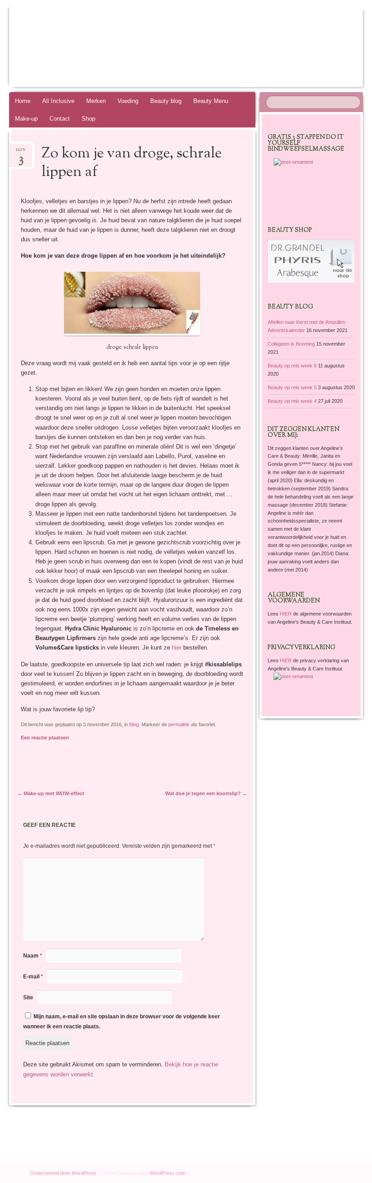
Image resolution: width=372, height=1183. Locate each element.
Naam (32, 956)
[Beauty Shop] (311, 281)
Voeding (127, 101)
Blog (134, 724)
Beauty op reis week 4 (292, 401)
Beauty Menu (210, 101)
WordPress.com (168, 1173)
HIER (286, 613)
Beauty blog (165, 101)
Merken (96, 101)
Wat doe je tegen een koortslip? (206, 793)
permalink (179, 724)
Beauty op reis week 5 (292, 387)
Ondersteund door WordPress (63, 1173)
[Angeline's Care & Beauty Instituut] (158, 46)
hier (176, 647)
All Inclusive (58, 101)
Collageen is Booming (291, 344)
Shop (88, 118)
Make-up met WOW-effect (50, 793)
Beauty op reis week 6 (292, 365)
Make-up (26, 118)
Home (22, 101)
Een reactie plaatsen (45, 737)
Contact (59, 118)
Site (28, 997)
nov (21, 152)
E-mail (33, 976)
